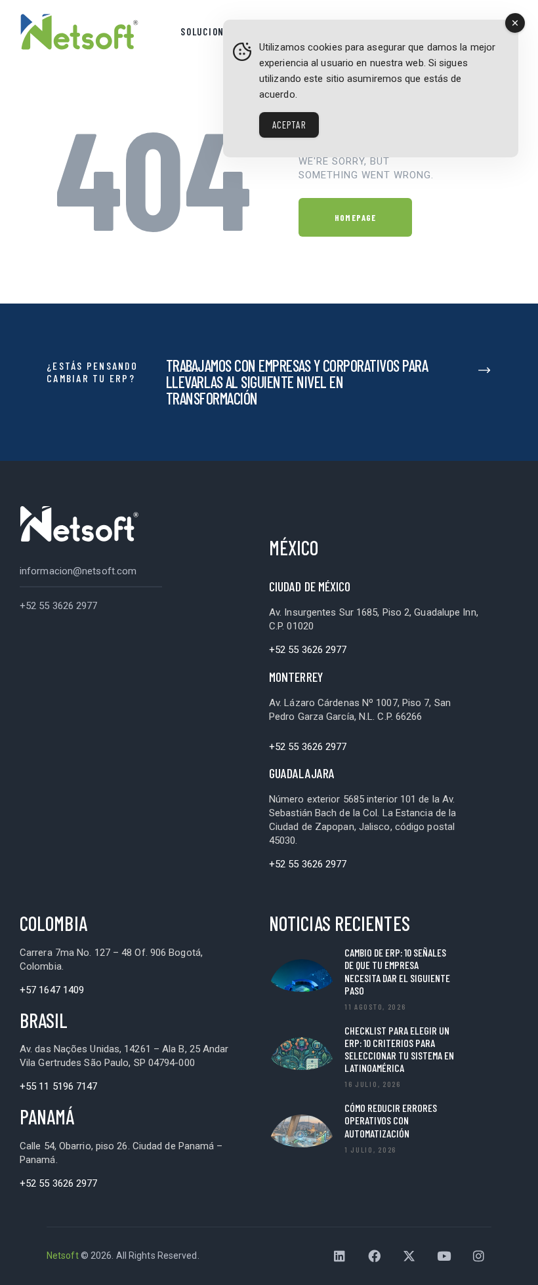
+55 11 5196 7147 (59, 1086)
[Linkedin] (339, 1256)
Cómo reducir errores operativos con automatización (390, 1120)
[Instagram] (478, 1256)
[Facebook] (374, 1256)
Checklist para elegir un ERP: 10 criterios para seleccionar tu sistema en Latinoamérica (399, 1049)
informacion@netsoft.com (78, 571)
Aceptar (289, 124)
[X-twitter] (409, 1256)
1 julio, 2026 (370, 1149)
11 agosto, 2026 (375, 1006)
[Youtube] (444, 1256)
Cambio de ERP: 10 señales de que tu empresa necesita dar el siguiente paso (397, 971)
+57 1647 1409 (52, 990)
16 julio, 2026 (372, 1083)
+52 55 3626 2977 (59, 606)
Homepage (355, 217)
